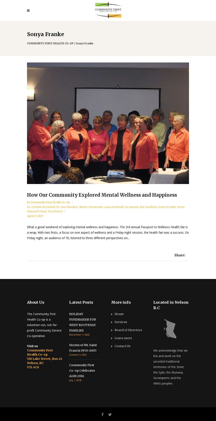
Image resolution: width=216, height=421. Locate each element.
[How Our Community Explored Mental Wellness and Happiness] (108, 123)
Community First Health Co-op (50, 202)
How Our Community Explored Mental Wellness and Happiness (102, 195)
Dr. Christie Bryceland (41, 206)
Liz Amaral (131, 206)
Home (119, 314)
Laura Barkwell (113, 206)
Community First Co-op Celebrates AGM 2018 (82, 370)
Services (121, 322)
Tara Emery (55, 211)
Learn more (123, 338)
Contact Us (122, 346)
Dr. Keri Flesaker (67, 206)
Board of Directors (128, 330)
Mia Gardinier (148, 206)
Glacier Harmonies (91, 206)
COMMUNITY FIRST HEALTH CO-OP (50, 43)
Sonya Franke (167, 206)
